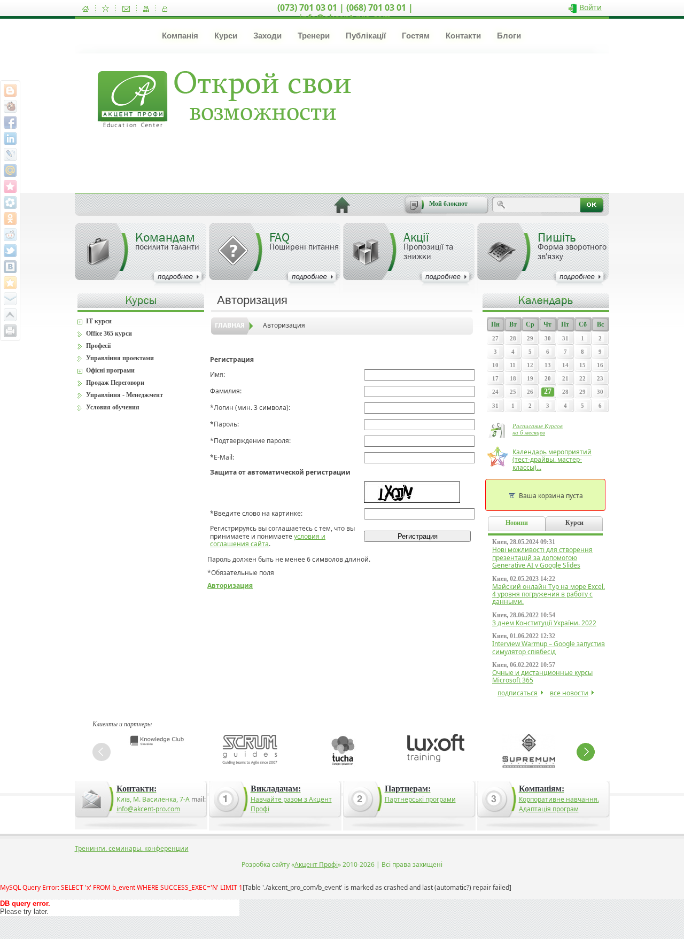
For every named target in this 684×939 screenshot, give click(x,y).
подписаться (518, 692)
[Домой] (85, 8)
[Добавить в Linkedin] (10, 138)
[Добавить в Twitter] (10, 250)
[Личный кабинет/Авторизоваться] (164, 8)
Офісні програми (110, 370)
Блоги (509, 35)
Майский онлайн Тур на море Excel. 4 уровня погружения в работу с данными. (548, 594)
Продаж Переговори (115, 382)
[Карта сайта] (146, 8)
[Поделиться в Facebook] (10, 122)
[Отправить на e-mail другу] (10, 298)
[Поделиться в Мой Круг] (10, 202)
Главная (230, 325)
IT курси (99, 321)
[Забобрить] (10, 106)
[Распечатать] (10, 330)
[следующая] (586, 752)
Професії (98, 346)
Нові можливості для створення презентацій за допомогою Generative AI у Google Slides (542, 557)
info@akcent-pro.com (148, 808)
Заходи (267, 35)
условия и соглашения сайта (267, 540)
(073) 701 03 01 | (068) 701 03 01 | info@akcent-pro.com (345, 13)
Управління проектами (120, 358)
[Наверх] (10, 314)
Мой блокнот (448, 203)
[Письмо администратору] (126, 8)
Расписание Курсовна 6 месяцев (537, 429)
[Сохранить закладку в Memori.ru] (10, 186)
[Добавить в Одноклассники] (10, 218)
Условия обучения (112, 407)
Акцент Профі (316, 864)
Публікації (366, 35)
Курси (225, 35)
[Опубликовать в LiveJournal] (10, 154)
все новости (569, 692)
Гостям (416, 35)
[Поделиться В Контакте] (10, 266)
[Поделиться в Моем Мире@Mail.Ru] (10, 170)
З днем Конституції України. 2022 (544, 622)
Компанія (180, 35)
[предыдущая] (101, 752)
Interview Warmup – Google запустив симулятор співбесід (548, 647)
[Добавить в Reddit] (10, 234)
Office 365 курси (109, 333)
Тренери (314, 35)
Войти (590, 7)
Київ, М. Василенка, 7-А (153, 799)
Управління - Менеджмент (124, 395)
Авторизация (284, 325)
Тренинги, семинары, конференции (132, 848)
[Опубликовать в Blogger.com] (10, 90)
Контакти (463, 35)
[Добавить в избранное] (105, 8)
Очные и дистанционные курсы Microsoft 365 (542, 676)
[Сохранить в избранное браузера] (10, 282)
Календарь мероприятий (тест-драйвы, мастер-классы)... (552, 459)
